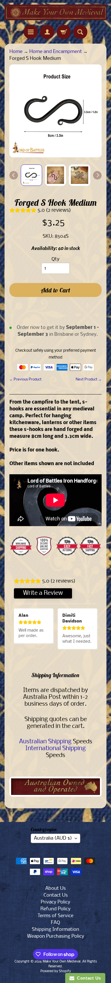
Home (15, 51)
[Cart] (64, 32)
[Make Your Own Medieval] (55, 12)
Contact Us (56, 895)
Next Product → (89, 379)
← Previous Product (25, 379)
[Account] (47, 32)
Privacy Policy (55, 902)
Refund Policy (55, 909)
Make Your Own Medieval (62, 961)
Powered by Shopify (55, 971)
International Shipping (55, 748)
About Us (55, 888)
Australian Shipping (45, 741)
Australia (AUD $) (53, 838)
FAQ (55, 922)
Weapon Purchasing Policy (55, 936)
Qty (55, 259)
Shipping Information (55, 929)
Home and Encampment (55, 51)
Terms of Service (55, 916)
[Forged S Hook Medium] (31, 175)
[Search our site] (80, 32)
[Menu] (31, 32)
